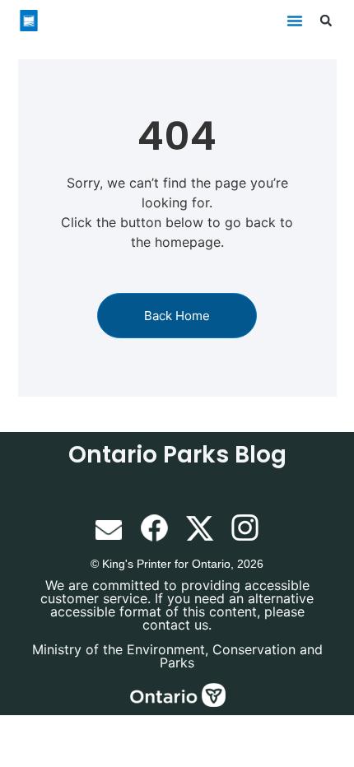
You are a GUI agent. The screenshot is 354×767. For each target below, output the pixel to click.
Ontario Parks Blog (177, 455)
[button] (294, 20)
